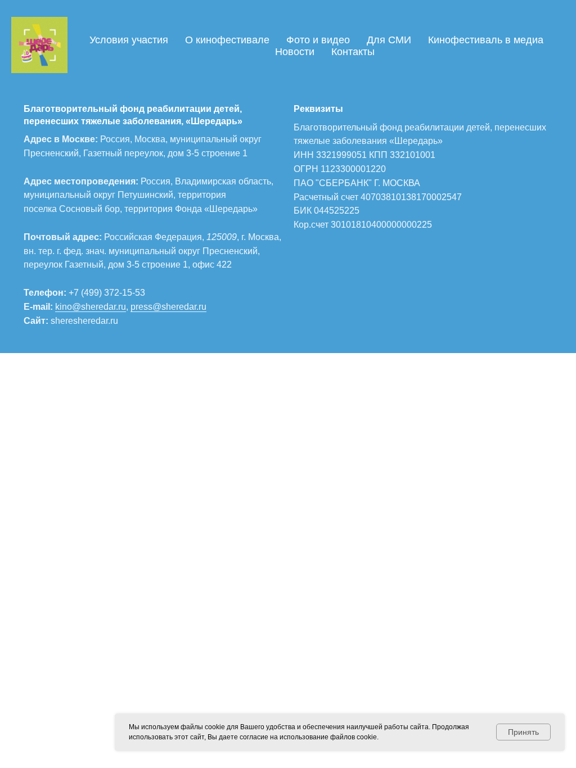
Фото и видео (318, 40)
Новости (294, 51)
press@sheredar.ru (168, 306)
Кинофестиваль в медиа (485, 40)
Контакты (353, 51)
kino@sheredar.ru (90, 306)
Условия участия (128, 40)
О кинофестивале (227, 40)
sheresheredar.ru (84, 321)
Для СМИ (389, 40)
